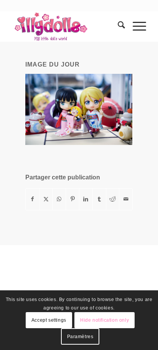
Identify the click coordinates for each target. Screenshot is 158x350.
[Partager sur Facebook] (32, 199)
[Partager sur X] (46, 199)
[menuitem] (117, 26)
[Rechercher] (117, 26)
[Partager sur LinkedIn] (85, 199)
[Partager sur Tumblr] (99, 199)
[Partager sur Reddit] (112, 199)
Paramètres (80, 336)
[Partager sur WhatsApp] (59, 199)
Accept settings (48, 320)
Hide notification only (104, 320)
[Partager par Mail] (125, 199)
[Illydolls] (65, 26)
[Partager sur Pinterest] (72, 199)
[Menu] (135, 26)
